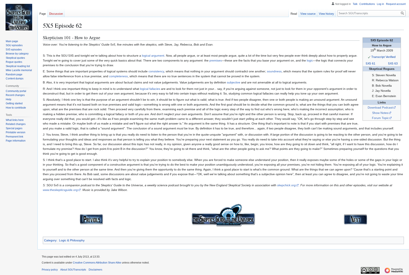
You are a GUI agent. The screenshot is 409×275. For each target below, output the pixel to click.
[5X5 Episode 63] (355, 219)
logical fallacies (150, 88)
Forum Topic (380, 118)
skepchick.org (286, 185)
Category (50, 240)
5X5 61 (370, 63)
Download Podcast (380, 107)
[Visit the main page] (19, 17)
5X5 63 (393, 63)
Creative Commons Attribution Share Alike (97, 262)
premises (215, 60)
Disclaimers (95, 269)
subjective (233, 82)
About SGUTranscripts (73, 269)
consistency (156, 71)
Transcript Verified (383, 57)
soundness (274, 71)
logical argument (153, 55)
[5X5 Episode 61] (91, 219)
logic (310, 60)
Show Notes (380, 113)
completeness (118, 76)
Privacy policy (50, 269)
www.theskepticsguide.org (60, 190)
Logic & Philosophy (72, 240)
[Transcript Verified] (369, 57)
